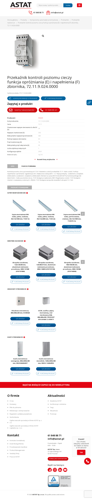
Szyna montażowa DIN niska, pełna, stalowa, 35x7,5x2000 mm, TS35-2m (46, 216)
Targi (51, 407)
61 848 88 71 (54, 435)
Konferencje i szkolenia (58, 404)
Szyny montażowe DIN (16, 193)
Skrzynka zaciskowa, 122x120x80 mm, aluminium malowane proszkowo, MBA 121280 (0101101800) (20, 267)
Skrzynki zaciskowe (15, 241)
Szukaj (68, 5)
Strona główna (12, 20)
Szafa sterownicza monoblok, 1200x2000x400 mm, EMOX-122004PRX (46, 361)
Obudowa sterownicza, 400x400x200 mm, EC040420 (20, 312)
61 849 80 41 (51, 110)
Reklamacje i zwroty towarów (19, 411)
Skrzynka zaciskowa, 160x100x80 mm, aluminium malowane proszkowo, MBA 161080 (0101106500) (72, 267)
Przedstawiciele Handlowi (18, 447)
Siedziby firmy (14, 453)
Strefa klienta (14, 417)
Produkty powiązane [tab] (19, 187)
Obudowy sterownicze (16, 289)
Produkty (24, 20)
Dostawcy (13, 404)
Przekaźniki (65, 20)
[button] (87, 461)
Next (83, 214)
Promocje (53, 414)
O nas (12, 401)
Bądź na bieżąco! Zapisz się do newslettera (46, 385)
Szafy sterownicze (15, 337)
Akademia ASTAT (55, 401)
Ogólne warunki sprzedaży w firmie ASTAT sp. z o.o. (26, 421)
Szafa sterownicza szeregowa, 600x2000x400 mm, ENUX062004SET (20, 361)
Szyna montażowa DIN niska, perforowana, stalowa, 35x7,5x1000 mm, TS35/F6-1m (71, 217)
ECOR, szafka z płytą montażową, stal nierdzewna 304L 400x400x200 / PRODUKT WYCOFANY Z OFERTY (46, 315)
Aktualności (54, 411)
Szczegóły (20, 225)
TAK (81, 452)
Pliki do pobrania (15, 407)
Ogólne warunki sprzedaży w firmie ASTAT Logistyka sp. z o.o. (24, 427)
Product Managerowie (17, 450)
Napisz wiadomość (24, 110)
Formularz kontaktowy (17, 440)
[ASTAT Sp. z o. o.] (20, 5)
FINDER (40, 118)
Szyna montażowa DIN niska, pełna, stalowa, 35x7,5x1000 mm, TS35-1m (20, 216)
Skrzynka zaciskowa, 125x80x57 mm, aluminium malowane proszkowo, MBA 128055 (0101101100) (46, 266)
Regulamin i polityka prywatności (21, 414)
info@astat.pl (56, 438)
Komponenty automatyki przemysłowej (44, 20)
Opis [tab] (12, 166)
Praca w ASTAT (15, 457)
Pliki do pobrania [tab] (29, 166)
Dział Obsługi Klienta (17, 444)
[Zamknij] (90, 436)
